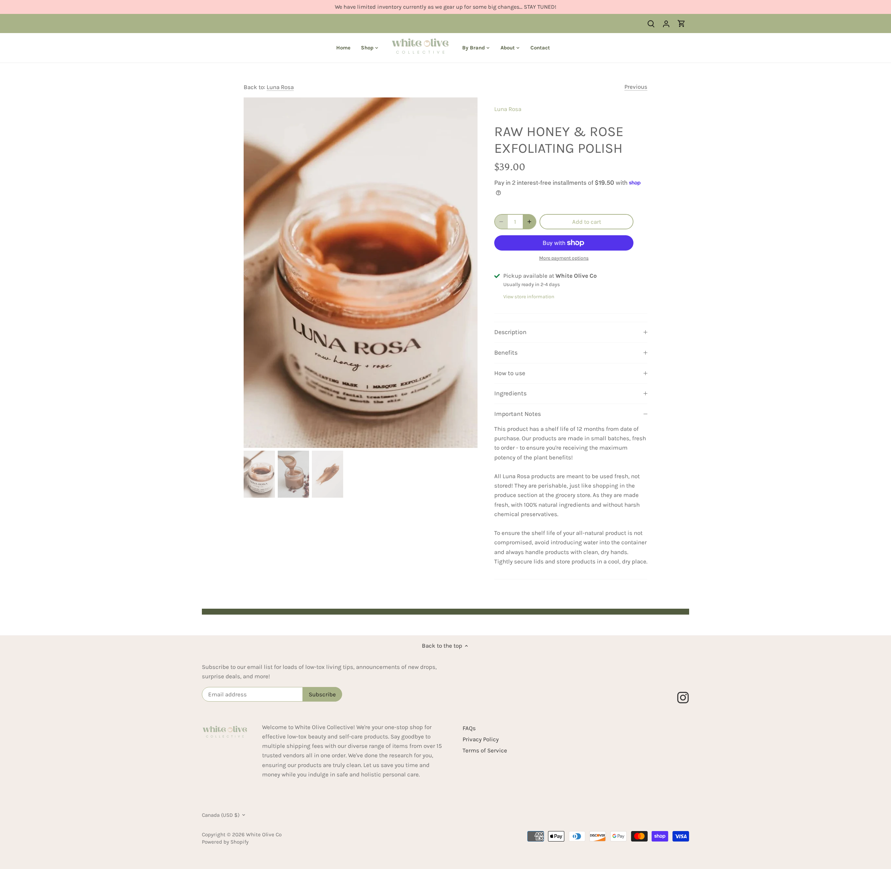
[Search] (651, 23)
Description (510, 332)
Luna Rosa (280, 87)
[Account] (666, 23)
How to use (509, 373)
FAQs (469, 728)
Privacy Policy (481, 739)
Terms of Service (485, 750)
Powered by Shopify (225, 842)
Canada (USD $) (220, 815)
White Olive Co (264, 834)
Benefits (506, 352)
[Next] (467, 273)
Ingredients (510, 393)
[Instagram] (686, 694)
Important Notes (517, 413)
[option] (361, 272)
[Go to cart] (681, 23)
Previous (635, 86)
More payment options (564, 258)
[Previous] (254, 273)
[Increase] (529, 221)
